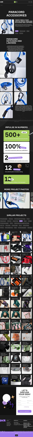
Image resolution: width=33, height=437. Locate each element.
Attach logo (27, 406)
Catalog (8, 422)
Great (16, 435)
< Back (1, 5)
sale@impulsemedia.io (18, 424)
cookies (6, 432)
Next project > (30, 5)
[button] (13, 209)
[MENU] (31, 2)
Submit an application (24, 411)
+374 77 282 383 (17, 423)
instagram (16, 422)
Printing (8, 425)
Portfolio (9, 424)
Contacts (9, 423)
